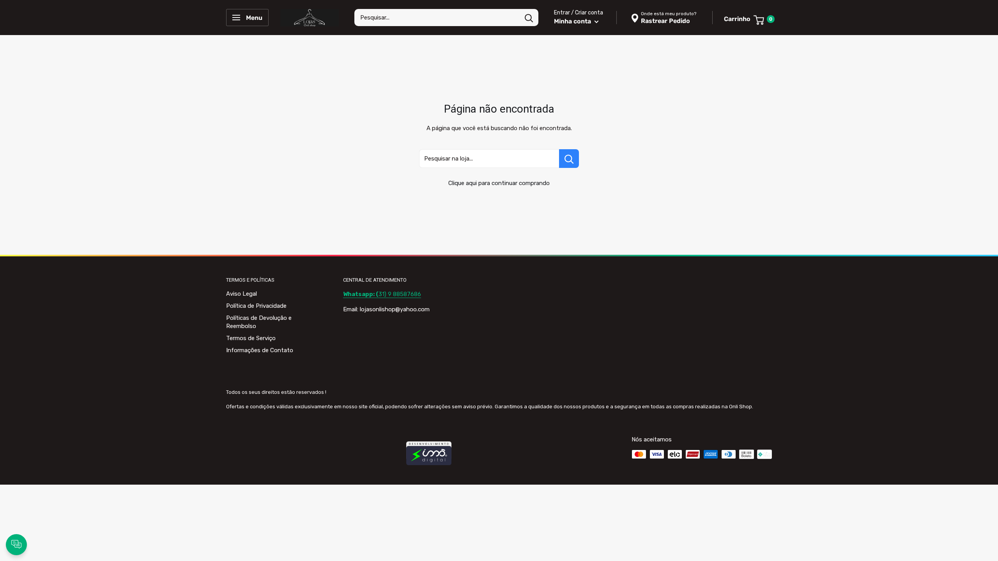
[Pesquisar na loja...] (569, 158)
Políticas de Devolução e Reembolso (259, 322)
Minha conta (573, 21)
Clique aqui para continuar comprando (499, 183)
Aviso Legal (241, 293)
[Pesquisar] (528, 17)
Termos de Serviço (251, 338)
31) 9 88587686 (382, 294)
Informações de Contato (259, 350)
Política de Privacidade (256, 305)
